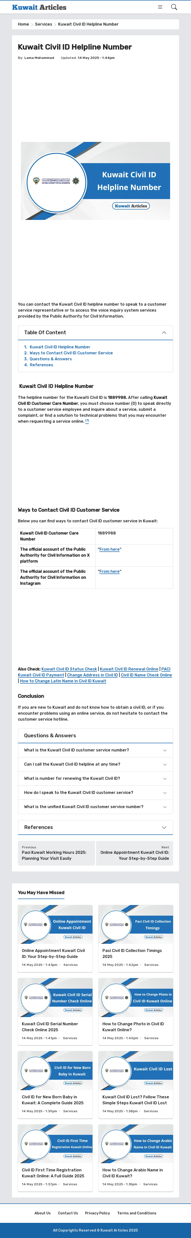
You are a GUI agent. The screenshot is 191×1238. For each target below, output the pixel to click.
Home (23, 24)
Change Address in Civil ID (92, 675)
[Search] (174, 7)
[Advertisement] (95, 101)
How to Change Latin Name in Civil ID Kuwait (63, 681)
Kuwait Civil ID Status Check (69, 669)
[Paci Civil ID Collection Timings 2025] (135, 938)
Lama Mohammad (39, 58)
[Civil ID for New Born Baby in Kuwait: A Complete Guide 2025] (55, 1084)
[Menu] (160, 7)
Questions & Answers (48, 359)
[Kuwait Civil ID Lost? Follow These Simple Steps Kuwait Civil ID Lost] (135, 1084)
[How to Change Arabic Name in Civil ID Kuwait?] (135, 1158)
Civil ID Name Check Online (146, 675)
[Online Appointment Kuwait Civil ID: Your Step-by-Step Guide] (55, 938)
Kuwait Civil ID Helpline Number (57, 347)
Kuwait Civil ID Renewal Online (129, 669)
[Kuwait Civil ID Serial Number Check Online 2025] (55, 1011)
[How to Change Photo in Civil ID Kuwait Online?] (135, 1011)
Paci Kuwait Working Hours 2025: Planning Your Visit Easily (54, 855)
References (38, 365)
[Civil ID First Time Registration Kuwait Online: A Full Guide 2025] (55, 1158)
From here (109, 549)
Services (43, 24)
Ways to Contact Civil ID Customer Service (68, 353)
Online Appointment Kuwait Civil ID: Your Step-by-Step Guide (134, 855)
